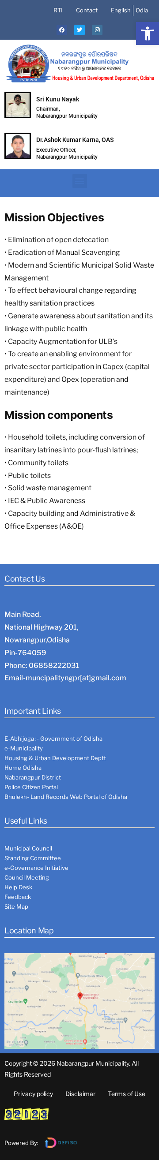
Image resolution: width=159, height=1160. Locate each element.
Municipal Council (28, 848)
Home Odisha (23, 767)
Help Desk (18, 887)
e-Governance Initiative (36, 867)
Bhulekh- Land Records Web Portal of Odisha (65, 796)
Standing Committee (32, 858)
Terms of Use (126, 1093)
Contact (87, 10)
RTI (58, 10)
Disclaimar (80, 1093)
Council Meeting (26, 877)
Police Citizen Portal (31, 787)
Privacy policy (33, 1093)
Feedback (17, 896)
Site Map (16, 906)
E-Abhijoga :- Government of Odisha (53, 738)
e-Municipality (23, 748)
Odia (142, 10)
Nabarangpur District (32, 777)
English (121, 10)
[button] (147, 33)
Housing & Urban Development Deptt (55, 757)
